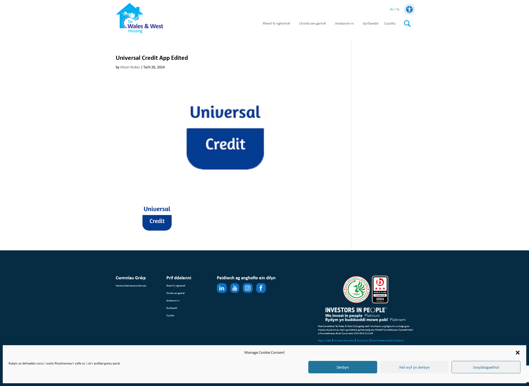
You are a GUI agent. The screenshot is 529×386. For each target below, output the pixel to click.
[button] (517, 352)
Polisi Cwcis (363, 340)
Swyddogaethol (486, 367)
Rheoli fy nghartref (276, 23)
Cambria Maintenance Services (131, 285)
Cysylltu (390, 23)
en (391, 9)
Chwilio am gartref (312, 23)
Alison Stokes (130, 67)
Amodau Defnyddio (344, 340)
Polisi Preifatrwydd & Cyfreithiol (387, 340)
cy (398, 9)
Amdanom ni (344, 23)
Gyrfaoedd (370, 23)
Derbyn (343, 367)
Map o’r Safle (324, 340)
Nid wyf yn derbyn (414, 367)
